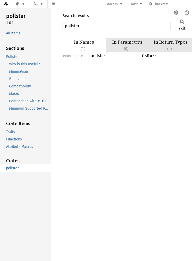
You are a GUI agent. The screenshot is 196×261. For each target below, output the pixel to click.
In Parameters (127, 45)
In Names (84, 45)
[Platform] (38, 4)
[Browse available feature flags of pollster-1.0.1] (53, 4)
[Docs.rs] (6, 4)
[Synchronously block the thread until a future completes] (20, 4)
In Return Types (170, 45)
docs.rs (112, 4)
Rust (134, 4)
